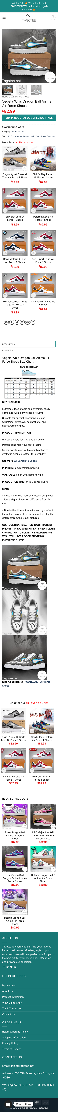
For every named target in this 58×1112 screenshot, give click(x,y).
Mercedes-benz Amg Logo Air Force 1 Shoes (15, 304)
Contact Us (8, 1014)
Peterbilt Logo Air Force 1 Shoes (43, 218)
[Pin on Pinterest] (27, 322)
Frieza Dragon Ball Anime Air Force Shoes (15, 835)
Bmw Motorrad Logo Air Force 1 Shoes (14, 260)
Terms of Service (11, 1048)
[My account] (53, 17)
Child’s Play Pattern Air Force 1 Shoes (43, 176)
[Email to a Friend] (22, 322)
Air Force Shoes (20, 97)
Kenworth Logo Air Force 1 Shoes (14, 218)
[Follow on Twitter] (11, 967)
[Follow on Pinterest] (15, 967)
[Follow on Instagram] (8, 967)
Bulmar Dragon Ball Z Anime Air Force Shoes (43, 878)
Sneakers (51, 136)
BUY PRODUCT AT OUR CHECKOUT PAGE (29, 117)
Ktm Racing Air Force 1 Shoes (43, 303)
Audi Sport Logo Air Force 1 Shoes (43, 260)
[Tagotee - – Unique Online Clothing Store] (29, 17)
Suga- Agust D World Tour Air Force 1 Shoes (15, 176)
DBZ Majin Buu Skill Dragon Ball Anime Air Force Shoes (43, 835)
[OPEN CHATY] (8, 1104)
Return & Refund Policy (15, 1031)
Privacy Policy (10, 1043)
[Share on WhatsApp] (6, 322)
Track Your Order (12, 1008)
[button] (4, 17)
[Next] (51, 55)
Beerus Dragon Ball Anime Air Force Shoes (15, 920)
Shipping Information (14, 1037)
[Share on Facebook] (11, 322)
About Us (7, 991)
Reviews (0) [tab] (8, 350)
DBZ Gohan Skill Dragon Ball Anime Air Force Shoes (15, 878)
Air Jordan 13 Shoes (25, 460)
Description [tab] (8, 344)
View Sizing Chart (12, 1002)
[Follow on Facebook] (4, 967)
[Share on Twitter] (17, 322)
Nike (37, 136)
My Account (9, 985)
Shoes (43, 136)
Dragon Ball (28, 136)
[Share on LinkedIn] (32, 322)
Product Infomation (13, 996)
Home (5, 97)
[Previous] (7, 55)
